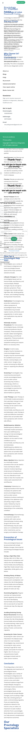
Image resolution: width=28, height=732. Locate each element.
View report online (9, 87)
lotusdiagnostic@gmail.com (13, 124)
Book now (20, 2)
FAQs (4, 77)
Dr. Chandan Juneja (11, 10)
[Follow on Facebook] (4, 128)
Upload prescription (9, 84)
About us (6, 71)
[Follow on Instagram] (8, 128)
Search (21, 16)
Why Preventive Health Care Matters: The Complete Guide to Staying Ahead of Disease (13, 42)
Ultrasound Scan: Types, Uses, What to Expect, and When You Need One (14, 26)
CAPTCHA (3, 235)
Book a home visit (8, 90)
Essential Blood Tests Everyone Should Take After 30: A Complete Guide (13, 37)
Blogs (4, 74)
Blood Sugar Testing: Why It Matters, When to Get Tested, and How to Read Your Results (13, 31)
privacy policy (4, 259)
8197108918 (7, 119)
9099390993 (8, 113)
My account (6, 80)
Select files (24, 231)
